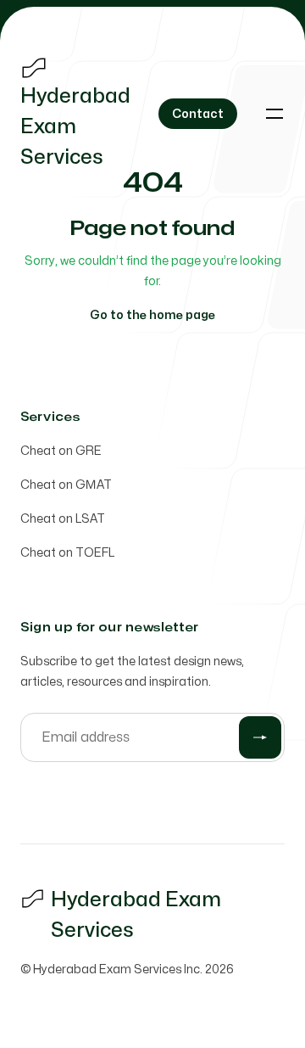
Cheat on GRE (61, 451)
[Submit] (260, 737)
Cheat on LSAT (62, 518)
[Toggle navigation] (274, 113)
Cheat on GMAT (66, 484)
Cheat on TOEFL (67, 552)
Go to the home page (152, 315)
